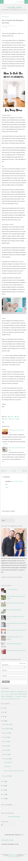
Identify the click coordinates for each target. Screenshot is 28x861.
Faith (18, 691)
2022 (4, 712)
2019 (4, 781)
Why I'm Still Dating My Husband (14, 610)
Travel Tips (12, 699)
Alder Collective (5, 691)
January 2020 (7, 776)
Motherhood (9, 696)
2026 (4, 708)
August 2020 (7, 733)
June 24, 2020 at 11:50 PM (17, 481)
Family (21, 691)
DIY (15, 691)
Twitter (17, 416)
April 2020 (6, 750)
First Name (4, 670)
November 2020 (7, 728)
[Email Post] (3, 422)
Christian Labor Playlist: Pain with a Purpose (16, 650)
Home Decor (5, 16)
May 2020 (6, 746)
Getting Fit (7, 694)
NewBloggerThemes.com (14, 856)
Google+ (5, 419)
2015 (4, 798)
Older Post (24, 471)
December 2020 (7, 724)
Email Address (13, 664)
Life (19, 694)
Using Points (17, 698)
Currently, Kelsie (14, 7)
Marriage (24, 694)
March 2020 (6, 754)
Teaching (7, 698)
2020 (4, 721)
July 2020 (6, 737)
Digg (18, 419)
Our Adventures (17, 696)
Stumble (12, 419)
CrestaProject (12, 855)
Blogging (12, 691)
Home (14, 471)
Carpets (3, 355)
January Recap (7, 766)
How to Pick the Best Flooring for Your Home (14, 770)
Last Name (4, 675)
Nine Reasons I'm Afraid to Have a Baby (15, 603)
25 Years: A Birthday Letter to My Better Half (16, 630)
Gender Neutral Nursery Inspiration (14, 643)
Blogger (21, 835)
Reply (6, 487)
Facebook (11, 416)
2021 (4, 716)
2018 (4, 785)
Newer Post (3, 471)
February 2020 (7, 759)
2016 (4, 794)
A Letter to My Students (12, 589)
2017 (4, 790)
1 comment (5, 27)
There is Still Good (8, 762)
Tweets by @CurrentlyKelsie (14, 816)
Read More (5, 444)
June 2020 (6, 741)
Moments (3, 696)
